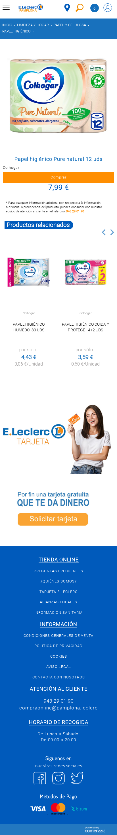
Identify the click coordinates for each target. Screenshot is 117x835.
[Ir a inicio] (31, 8)
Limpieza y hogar (33, 25)
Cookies (58, 656)
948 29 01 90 (75, 211)
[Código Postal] (67, 8)
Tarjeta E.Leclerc (58, 592)
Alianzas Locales (58, 602)
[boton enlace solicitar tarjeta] (58, 510)
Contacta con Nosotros (58, 677)
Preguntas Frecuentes (58, 571)
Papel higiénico (16, 31)
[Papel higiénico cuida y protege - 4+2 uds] (85, 272)
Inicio (7, 25)
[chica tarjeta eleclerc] (58, 438)
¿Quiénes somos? (59, 581)
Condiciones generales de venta (58, 635)
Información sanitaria (58, 612)
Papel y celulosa (70, 25)
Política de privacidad (58, 646)
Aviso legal (58, 666)
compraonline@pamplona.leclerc (58, 708)
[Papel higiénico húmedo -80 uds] (29, 272)
